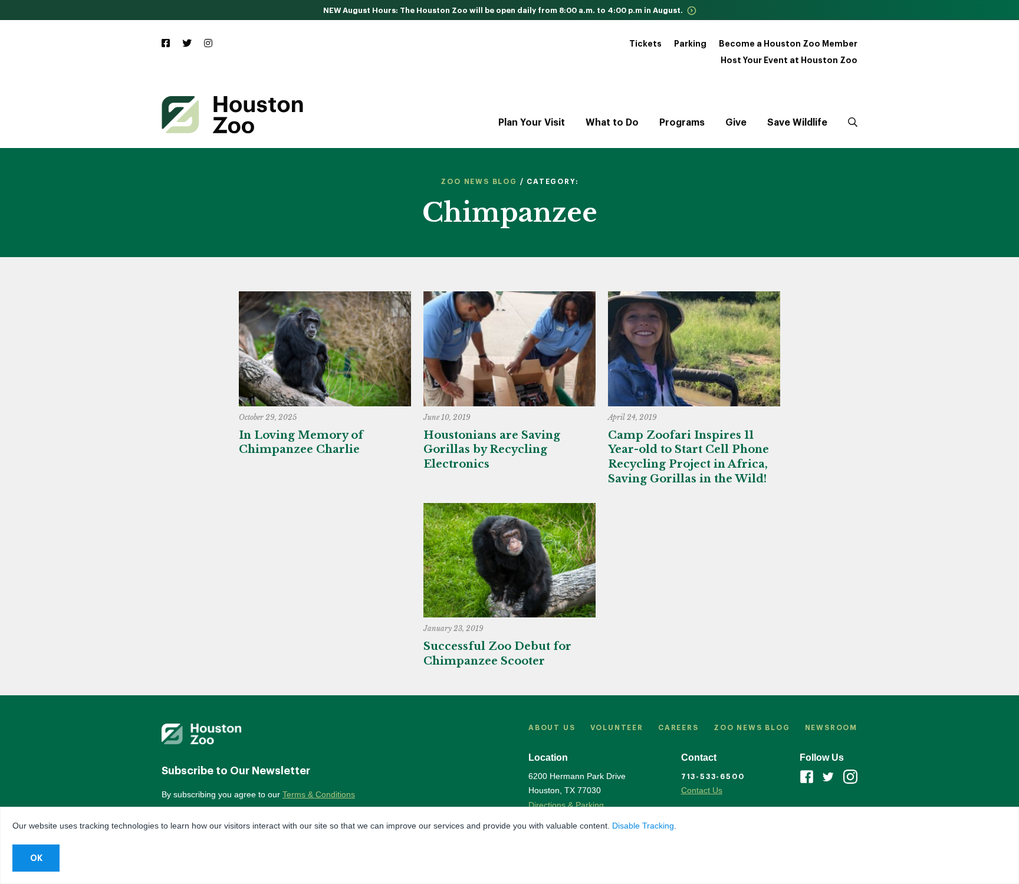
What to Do (612, 122)
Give (736, 122)
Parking (690, 44)
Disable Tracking (643, 825)
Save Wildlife (797, 122)
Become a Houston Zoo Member (788, 44)
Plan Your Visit (531, 122)
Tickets (645, 44)
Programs (682, 122)
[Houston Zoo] (232, 114)
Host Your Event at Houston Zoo (789, 60)
